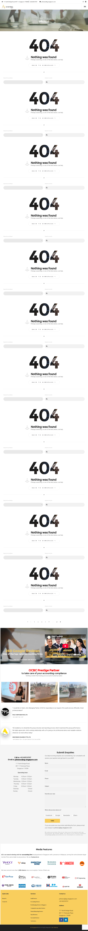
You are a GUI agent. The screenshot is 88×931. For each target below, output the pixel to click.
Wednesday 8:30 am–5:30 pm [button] (22, 781)
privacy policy (51, 834)
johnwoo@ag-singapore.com (63, 828)
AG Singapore (33, 927)
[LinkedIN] (85, 1)
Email (46, 771)
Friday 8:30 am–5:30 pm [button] (23, 786)
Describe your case (50, 793)
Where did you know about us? (53, 810)
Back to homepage (43, 65)
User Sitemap (54, 927)
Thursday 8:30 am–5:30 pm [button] (23, 784)
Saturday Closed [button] (22, 788)
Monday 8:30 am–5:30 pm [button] (22, 776)
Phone (46, 778)
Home (41, 18)
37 (56, 621)
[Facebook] (83, 1)
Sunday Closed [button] (22, 791)
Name (46, 763)
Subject (47, 786)
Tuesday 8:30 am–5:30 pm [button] (22, 779)
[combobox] (23, 82)
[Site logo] (7, 6)
